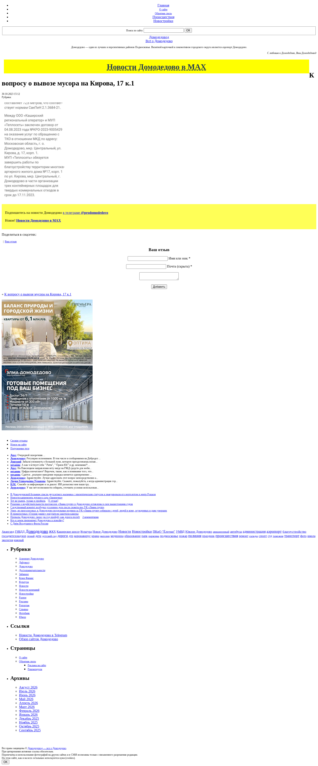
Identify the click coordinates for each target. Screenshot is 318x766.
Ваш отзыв (11, 241)
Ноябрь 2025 (28, 722)
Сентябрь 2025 (30, 730)
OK (5, 762)
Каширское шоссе (68, 531)
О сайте (163, 9)
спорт (263, 536)
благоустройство (294, 531)
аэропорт (274, 531)
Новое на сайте (18, 444)
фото (303, 536)
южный (19, 540)
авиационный (221, 531)
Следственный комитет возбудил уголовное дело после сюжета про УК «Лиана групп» (57, 507)
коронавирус (82, 536)
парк (144, 536)
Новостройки (163, 21)
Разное (22, 597)
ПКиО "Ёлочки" (164, 531)
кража (95, 536)
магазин (105, 536)
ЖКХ (52, 531)
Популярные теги (19, 448)
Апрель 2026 (28, 703)
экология (7, 540)
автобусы (236, 531)
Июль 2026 (27, 691)
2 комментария (90, 517)
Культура (86, 531)
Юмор (22, 617)
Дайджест (24, 562)
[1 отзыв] (53, 500)
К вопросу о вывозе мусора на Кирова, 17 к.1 (37, 294)
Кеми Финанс (26, 578)
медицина (117, 536)
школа (311, 536)
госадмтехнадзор (14, 536)
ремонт (243, 536)
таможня (278, 536)
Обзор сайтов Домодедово (38, 639)
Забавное (24, 574)
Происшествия (163, 17)
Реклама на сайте (37, 665)
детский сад (49, 536)
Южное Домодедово (198, 531)
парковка (153, 536)
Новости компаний (29, 589)
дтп (71, 536)
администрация (254, 532)
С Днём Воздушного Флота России (29, 523)
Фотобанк (24, 613)
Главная (163, 5)
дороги (63, 536)
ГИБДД (20, 531)
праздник (208, 536)
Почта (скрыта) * (179, 266)
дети (38, 536)
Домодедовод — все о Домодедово (47, 748)
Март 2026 (27, 707)
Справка (23, 609)
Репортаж (24, 605)
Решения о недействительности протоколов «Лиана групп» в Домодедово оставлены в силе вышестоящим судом (71, 504)
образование (132, 536)
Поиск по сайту (134, 30)
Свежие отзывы (18, 440)
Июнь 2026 (27, 695)
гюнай (31, 536)
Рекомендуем (35, 669)
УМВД (180, 531)
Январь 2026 (28, 714)
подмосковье (169, 536)
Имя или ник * (179, 258)
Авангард (8, 531)
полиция (194, 536)
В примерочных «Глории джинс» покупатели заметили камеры (44, 513)
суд (270, 536)
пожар (183, 536)
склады (253, 536)
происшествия (226, 536)
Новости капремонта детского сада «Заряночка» (36, 497)
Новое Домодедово (105, 531)
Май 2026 (26, 699)
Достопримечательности (32, 570)
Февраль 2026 (29, 711)
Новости (124, 531)
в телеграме (85, 212)
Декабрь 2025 (29, 718)
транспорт (291, 536)
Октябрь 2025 (29, 726)
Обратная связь (163, 13)
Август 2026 (28, 687)
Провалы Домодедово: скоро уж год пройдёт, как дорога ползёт (45, 517)
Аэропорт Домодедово (31, 558)
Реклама (23, 601)
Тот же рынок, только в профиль (27, 500)
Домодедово (37, 531)
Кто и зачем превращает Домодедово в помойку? (37, 520)
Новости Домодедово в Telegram (43, 635)
